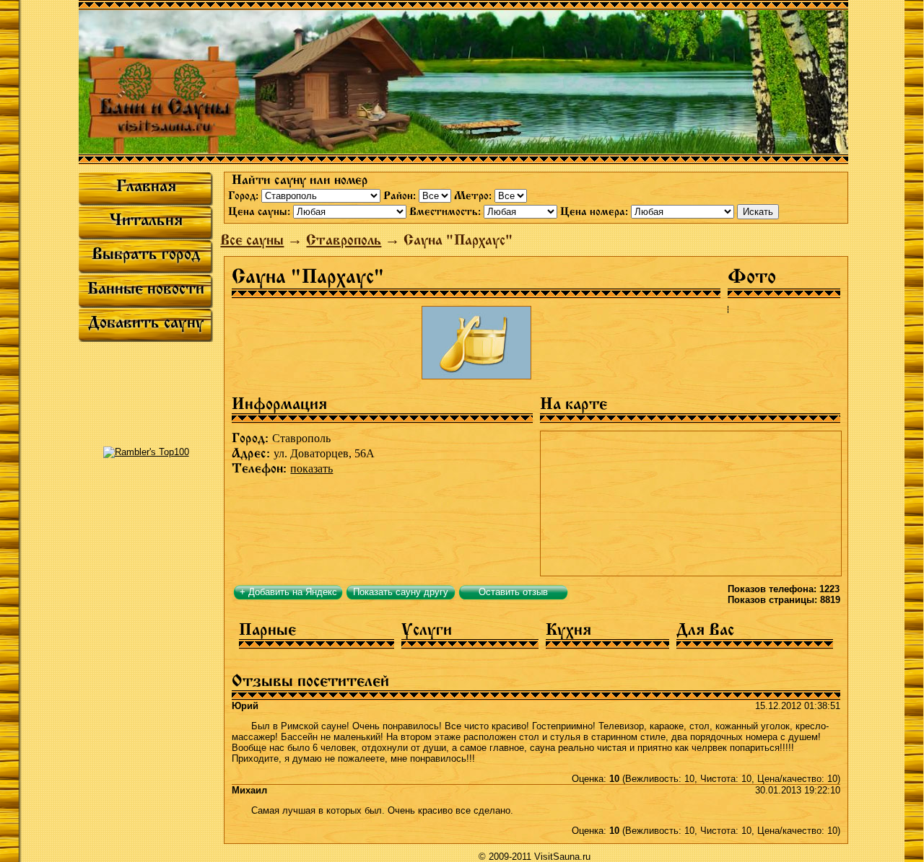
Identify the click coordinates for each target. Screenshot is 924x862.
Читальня (146, 219)
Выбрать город (146, 253)
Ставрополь (343, 240)
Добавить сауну (146, 322)
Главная (146, 185)
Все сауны (252, 240)
